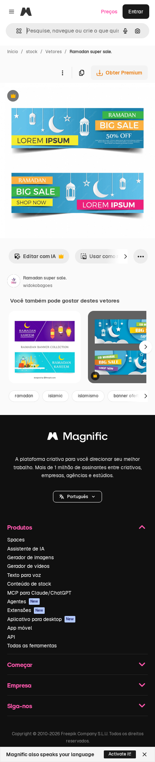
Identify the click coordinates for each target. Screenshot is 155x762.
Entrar (135, 11)
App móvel (19, 628)
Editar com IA (35, 258)
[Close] (144, 754)
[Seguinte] (125, 256)
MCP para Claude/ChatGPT (39, 593)
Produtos (19, 527)
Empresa (19, 685)
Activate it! (119, 754)
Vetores (53, 52)
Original (46, 96)
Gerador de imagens (30, 557)
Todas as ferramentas (32, 645)
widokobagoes (37, 285)
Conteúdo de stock (29, 584)
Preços (109, 11)
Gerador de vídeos (28, 566)
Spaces (16, 539)
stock (31, 52)
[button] (77, 496)
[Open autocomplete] (16, 31)
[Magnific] (77, 438)
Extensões (25, 610)
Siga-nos (19, 706)
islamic (55, 396)
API (11, 637)
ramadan (24, 396)
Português (77, 497)
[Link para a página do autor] (13, 282)
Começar (19, 664)
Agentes (22, 601)
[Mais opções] (62, 72)
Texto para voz (24, 575)
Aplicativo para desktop (40, 619)
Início (12, 52)
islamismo (88, 396)
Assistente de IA (25, 548)
